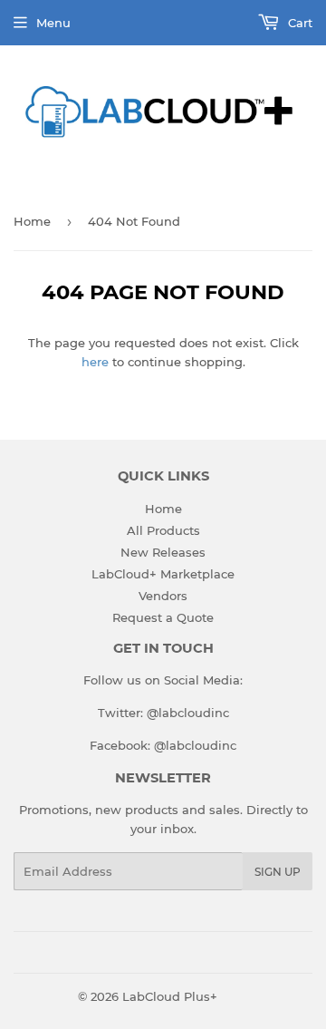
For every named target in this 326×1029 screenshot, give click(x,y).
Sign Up (277, 872)
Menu (53, 22)
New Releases (163, 552)
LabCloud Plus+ (169, 996)
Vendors (163, 595)
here (95, 361)
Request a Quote (163, 617)
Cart (298, 22)
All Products (163, 530)
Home (32, 221)
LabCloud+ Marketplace (163, 574)
